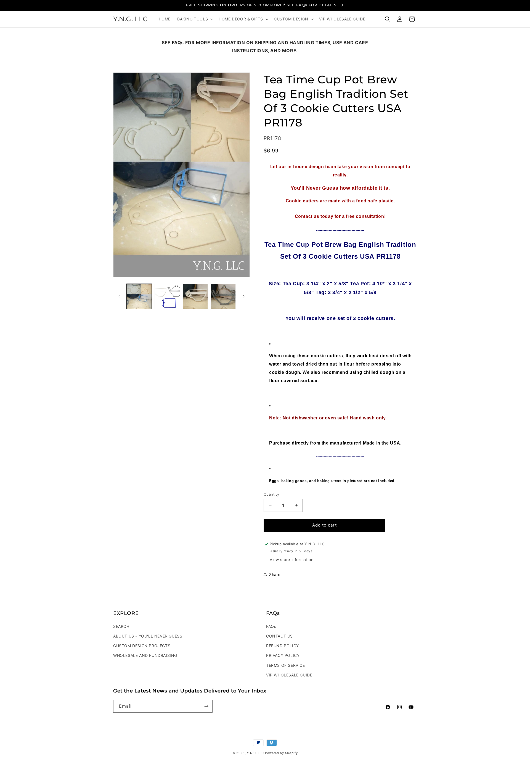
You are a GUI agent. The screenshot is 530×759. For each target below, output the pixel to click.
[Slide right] (244, 296)
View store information (291, 559)
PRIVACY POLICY (283, 655)
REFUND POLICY (282, 645)
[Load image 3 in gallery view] (195, 296)
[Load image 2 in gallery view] (167, 296)
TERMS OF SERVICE (285, 665)
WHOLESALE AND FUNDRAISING (145, 655)
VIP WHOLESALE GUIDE (289, 674)
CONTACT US (279, 635)
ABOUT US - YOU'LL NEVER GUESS (147, 635)
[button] (194, 19)
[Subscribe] (206, 706)
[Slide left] (119, 296)
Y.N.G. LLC (255, 753)
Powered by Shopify (281, 753)
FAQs (271, 626)
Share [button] (274, 574)
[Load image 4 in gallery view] (223, 296)
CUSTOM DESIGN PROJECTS (141, 645)
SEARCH (121, 626)
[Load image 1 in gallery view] (139, 296)
